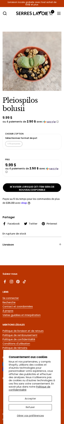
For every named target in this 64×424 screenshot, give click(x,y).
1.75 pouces (14, 143)
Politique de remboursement (20, 335)
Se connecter (11, 298)
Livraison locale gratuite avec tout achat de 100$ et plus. (32, 3)
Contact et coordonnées (18, 306)
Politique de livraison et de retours (23, 331)
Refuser (30, 407)
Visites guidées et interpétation (22, 315)
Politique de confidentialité (19, 339)
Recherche (9, 302)
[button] (5, 13)
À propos (8, 311)
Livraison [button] (8, 244)
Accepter (30, 398)
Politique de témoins (15, 348)
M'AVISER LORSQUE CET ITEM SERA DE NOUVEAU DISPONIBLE (32, 188)
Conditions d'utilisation (16, 343)
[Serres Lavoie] (32, 13)
